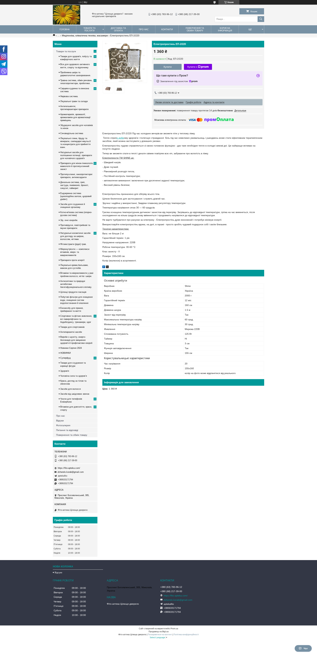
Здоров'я (64, 371)
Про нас (144, 29)
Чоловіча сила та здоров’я (73, 376)
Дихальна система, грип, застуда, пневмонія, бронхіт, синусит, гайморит (74, 185)
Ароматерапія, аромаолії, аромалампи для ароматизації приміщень (75, 117)
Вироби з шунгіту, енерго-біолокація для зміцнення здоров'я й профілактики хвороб (76, 340)
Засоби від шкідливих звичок (74, 394)
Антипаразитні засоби (71, 332)
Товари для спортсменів (72, 327)
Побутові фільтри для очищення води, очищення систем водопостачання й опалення (76, 300)
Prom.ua (174, 628)
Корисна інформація (225, 29)
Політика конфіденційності (186, 634)
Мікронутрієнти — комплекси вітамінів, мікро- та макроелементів (74, 252)
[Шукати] (261, 19)
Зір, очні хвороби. (69, 220)
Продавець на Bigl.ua (159, 631)
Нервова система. (69, 96)
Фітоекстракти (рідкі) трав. (73, 244)
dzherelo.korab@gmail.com (71, 472)
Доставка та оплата (118, 29)
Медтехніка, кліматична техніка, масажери (85, 35)
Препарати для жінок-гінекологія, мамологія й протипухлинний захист (76, 166)
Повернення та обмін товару (195, 29)
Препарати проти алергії (72, 260)
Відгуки (60, 420)
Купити (168, 66)
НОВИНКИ (65, 353)
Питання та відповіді (67, 430)
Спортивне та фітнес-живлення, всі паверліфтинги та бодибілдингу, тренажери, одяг (76, 319)
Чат (306, 648)
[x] (107, 267)
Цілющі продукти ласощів (73, 292)
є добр (120, 138)
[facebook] (103, 267)
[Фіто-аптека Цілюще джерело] (66, 23)
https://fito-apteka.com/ (69, 468)
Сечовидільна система (71, 133)
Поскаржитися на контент (160, 634)
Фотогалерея (63, 425)
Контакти (167, 29)
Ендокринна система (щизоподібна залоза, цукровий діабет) (75, 196)
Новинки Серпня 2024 (71, 348)
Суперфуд (65, 358)
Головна (64, 29)
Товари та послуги (89, 29)
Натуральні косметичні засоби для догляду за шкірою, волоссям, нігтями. (75, 236)
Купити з (192, 66)
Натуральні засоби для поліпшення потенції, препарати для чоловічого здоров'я (76, 155)
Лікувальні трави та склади (74, 101)
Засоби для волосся (70, 389)
